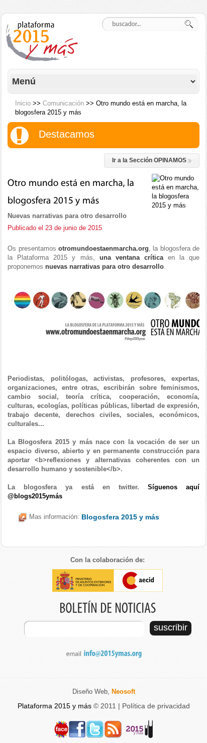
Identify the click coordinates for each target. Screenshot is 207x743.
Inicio (23, 103)
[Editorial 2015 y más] (139, 725)
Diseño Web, (103, 691)
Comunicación (63, 103)
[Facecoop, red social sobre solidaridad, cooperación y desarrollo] (61, 725)
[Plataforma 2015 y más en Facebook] (77, 725)
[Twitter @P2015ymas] (95, 725)
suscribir (170, 627)
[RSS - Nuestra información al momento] (113, 725)
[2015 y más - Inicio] (43, 41)
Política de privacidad (156, 706)
